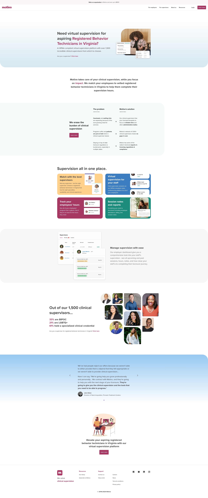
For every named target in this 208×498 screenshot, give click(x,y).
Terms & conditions (118, 481)
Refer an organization (95, 2)
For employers (152, 7)
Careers (115, 475)
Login (193, 7)
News (114, 478)
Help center (101, 478)
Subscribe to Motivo (84, 478)
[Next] (138, 375)
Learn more (201, 7)
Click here (74, 56)
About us (173, 7)
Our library (82, 475)
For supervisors (164, 7)
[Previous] (70, 375)
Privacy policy (116, 484)
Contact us (101, 475)
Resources (182, 7)
